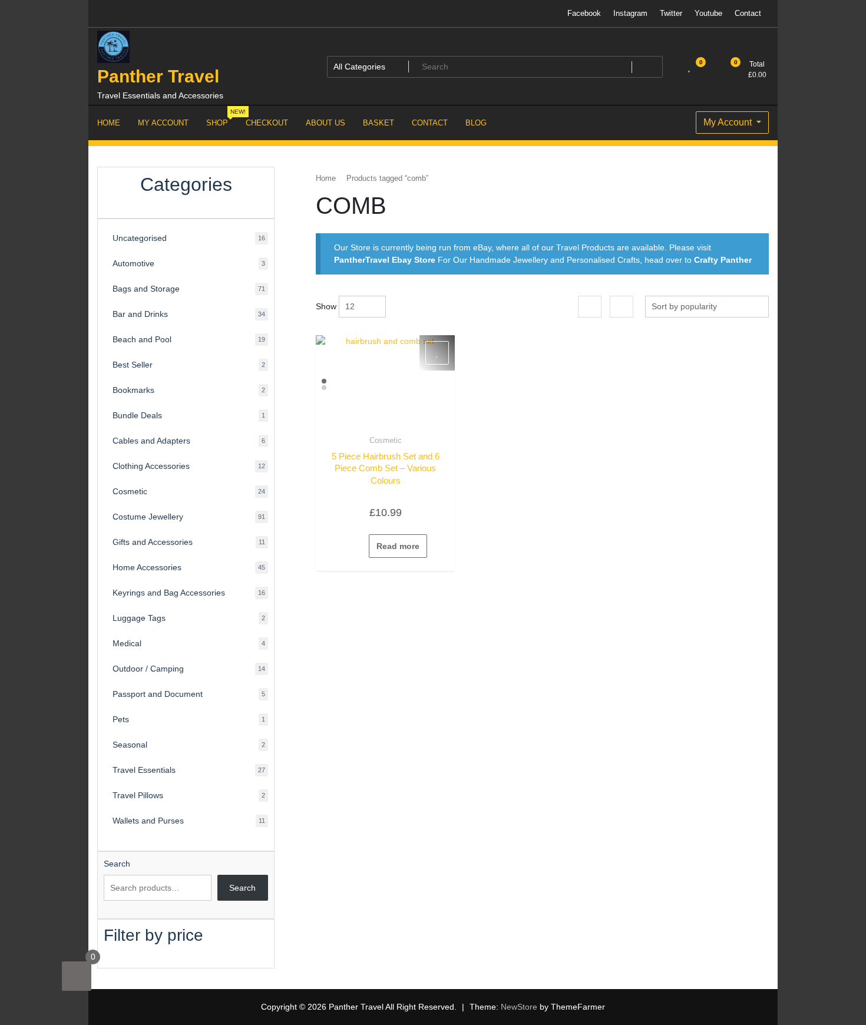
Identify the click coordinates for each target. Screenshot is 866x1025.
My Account (728, 122)
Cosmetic (385, 440)
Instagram (630, 13)
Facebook (584, 13)
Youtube (708, 13)
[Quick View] (363, 546)
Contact (748, 13)
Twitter (671, 13)
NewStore (519, 1006)
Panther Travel (158, 76)
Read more (397, 546)
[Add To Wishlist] (437, 353)
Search (117, 863)
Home (326, 178)
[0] (76, 976)
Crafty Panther (723, 259)
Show (326, 306)
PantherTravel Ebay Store (384, 259)
